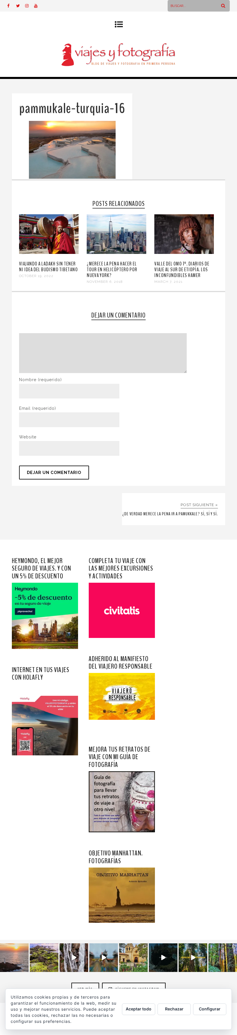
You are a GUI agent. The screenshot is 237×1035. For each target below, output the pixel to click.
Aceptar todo (138, 1008)
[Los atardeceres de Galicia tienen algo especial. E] (14, 957)
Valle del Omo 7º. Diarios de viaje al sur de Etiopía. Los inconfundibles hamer (181, 269)
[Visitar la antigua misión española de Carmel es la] (133, 957)
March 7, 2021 (168, 282)
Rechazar (174, 1008)
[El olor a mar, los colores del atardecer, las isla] (44, 957)
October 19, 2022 (36, 276)
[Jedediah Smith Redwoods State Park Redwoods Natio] (222, 957)
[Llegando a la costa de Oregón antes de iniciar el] (163, 957)
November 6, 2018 (105, 282)
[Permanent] (49, 252)
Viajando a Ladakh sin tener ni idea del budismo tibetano (48, 266)
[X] (20, 6)
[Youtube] (38, 6)
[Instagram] (29, 6)
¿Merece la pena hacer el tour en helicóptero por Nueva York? (112, 269)
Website (27, 437)
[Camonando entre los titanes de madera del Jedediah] (193, 957)
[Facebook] (11, 6)
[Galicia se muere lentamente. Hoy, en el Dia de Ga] (74, 957)
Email (37, 408)
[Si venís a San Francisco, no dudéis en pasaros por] (103, 957)
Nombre (40, 379)
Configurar (210, 1008)
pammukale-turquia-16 (72, 108)
